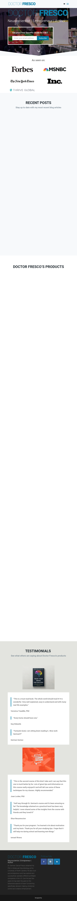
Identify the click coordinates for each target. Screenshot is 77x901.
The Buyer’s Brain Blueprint (38, 324)
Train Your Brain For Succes (38, 560)
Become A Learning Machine (38, 404)
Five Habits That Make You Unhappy (54, 142)
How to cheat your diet (22, 141)
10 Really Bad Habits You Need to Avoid (22, 206)
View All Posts (38, 245)
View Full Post (22, 169)
